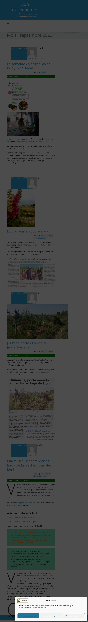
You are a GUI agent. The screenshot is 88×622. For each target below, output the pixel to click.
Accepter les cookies (28, 616)
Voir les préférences (73, 616)
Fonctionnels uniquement (51, 616)
